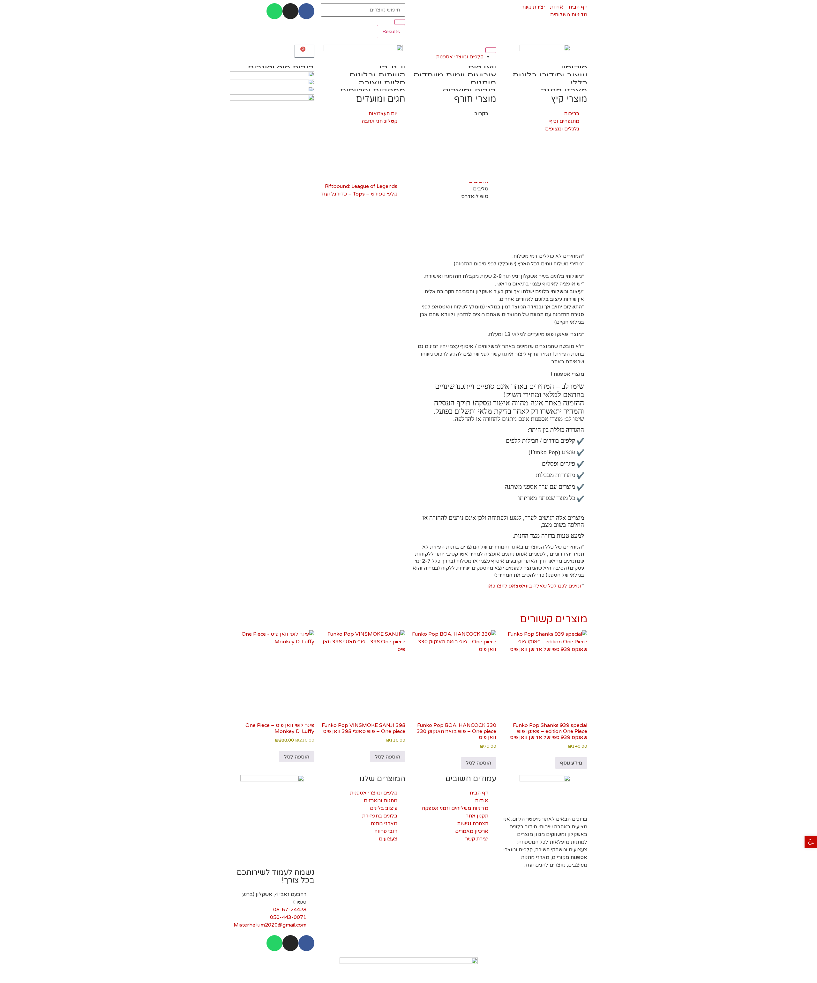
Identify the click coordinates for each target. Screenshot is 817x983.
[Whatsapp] (274, 11)
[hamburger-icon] (490, 50)
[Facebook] (306, 11)
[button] (811, 842)
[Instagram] (290, 11)
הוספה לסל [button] (478, 763)
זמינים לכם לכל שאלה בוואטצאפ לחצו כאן (534, 586)
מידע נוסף (571, 763)
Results (391, 31)
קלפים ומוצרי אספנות (459, 57)
